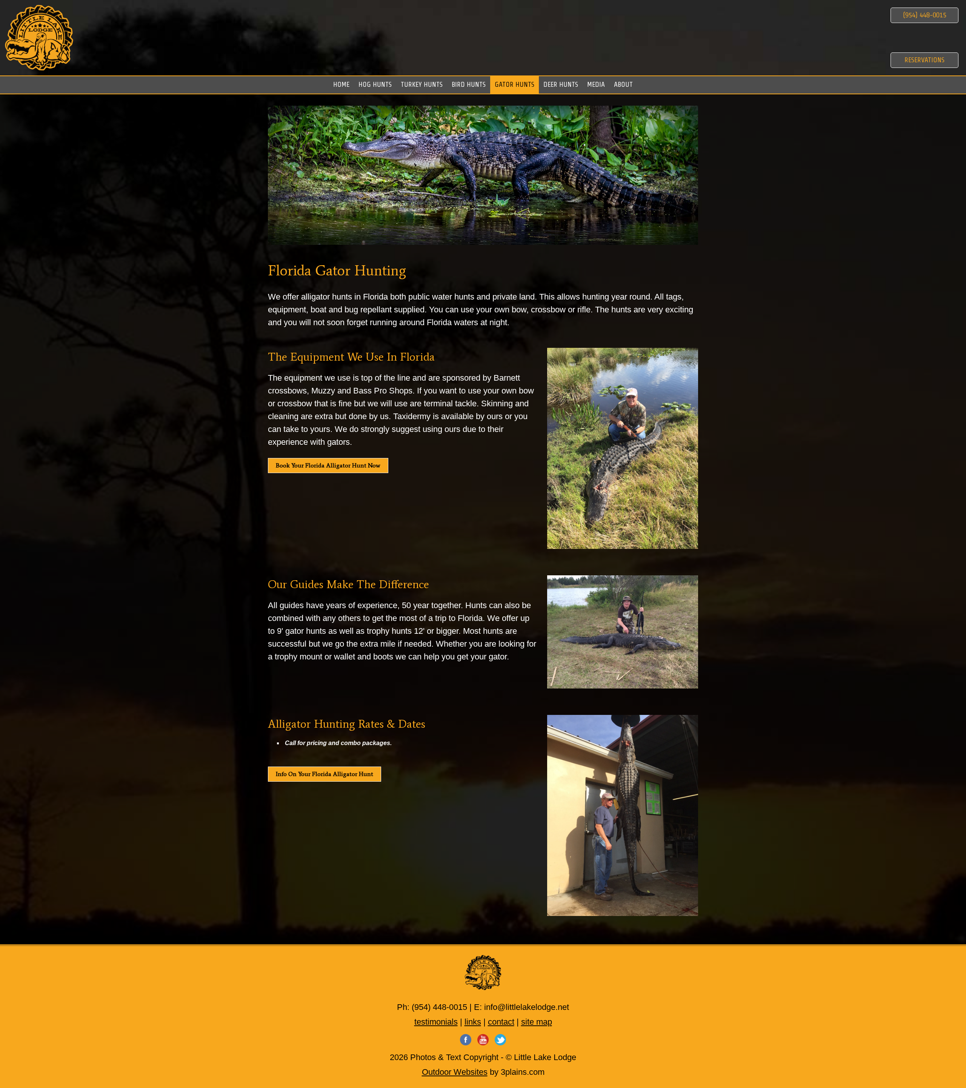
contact (501, 1022)
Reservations (924, 59)
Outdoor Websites (455, 1072)
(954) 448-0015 (924, 14)
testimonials (436, 1022)
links (473, 1022)
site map (536, 1022)
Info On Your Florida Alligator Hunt (324, 774)
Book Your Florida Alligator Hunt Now (328, 465)
